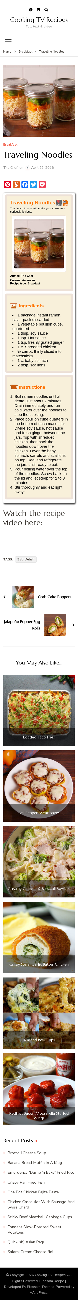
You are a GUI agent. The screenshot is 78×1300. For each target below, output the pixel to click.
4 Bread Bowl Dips (39, 1040)
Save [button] (59, 205)
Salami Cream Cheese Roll (31, 1251)
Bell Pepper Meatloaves (39, 812)
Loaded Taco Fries (39, 737)
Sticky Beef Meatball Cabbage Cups (40, 1217)
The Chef (10, 167)
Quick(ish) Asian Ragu (27, 1242)
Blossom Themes (40, 1286)
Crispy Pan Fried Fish (26, 1182)
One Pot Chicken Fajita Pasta (33, 1192)
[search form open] (46, 10)
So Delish (27, 559)
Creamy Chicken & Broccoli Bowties (39, 888)
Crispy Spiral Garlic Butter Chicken (39, 964)
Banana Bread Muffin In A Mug (35, 1162)
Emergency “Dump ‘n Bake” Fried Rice (41, 1172)
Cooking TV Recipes (39, 20)
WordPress (38, 1292)
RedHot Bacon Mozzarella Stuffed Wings (39, 1115)
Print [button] (65, 205)
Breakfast (10, 144)
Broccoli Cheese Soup (27, 1153)
